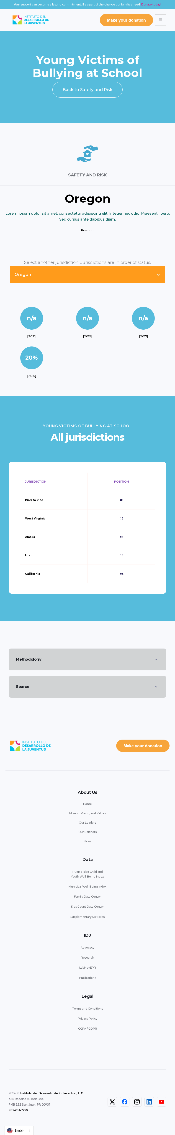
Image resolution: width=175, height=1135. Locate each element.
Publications (87, 978)
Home (87, 804)
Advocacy (87, 947)
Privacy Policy (87, 1018)
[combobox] (19, 1130)
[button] (160, 20)
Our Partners (87, 832)
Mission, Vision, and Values (87, 813)
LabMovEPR (87, 967)
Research (87, 957)
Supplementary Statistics (87, 917)
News (87, 841)
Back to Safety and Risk (87, 89)
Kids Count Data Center (87, 906)
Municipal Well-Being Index (87, 886)
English (19, 1130)
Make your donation (126, 20)
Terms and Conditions (87, 1008)
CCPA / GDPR (87, 1028)
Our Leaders (87, 822)
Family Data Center (87, 896)
